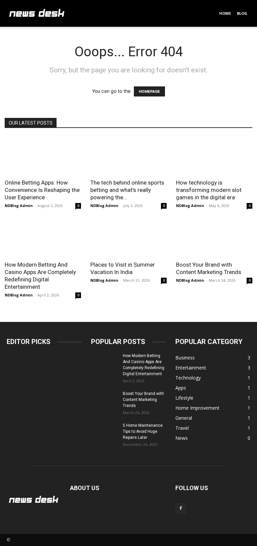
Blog (242, 13)
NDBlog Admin (19, 205)
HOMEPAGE (149, 91)
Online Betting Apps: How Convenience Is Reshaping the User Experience (42, 190)
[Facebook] (180, 508)
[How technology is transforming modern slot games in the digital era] (214, 156)
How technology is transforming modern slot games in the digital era (209, 190)
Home (225, 13)
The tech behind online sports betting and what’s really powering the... (127, 190)
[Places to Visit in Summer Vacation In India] (128, 238)
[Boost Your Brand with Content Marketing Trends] (214, 238)
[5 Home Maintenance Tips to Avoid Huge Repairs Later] (104, 431)
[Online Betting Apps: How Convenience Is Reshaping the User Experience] (43, 156)
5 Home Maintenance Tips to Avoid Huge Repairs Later (143, 431)
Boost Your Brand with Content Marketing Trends (143, 399)
